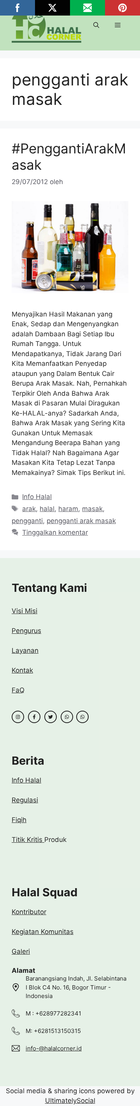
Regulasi (25, 800)
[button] (96, 25)
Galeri (21, 951)
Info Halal (37, 497)
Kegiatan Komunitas (43, 932)
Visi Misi (24, 611)
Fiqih (19, 820)
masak (92, 509)
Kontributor (29, 912)
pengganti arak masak (81, 521)
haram (68, 509)
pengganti (27, 521)
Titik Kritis (28, 839)
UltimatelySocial (70, 1100)
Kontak (22, 670)
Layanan (25, 650)
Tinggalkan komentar (55, 532)
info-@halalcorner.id (54, 1048)
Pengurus (26, 631)
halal (47, 509)
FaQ (18, 690)
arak (29, 509)
